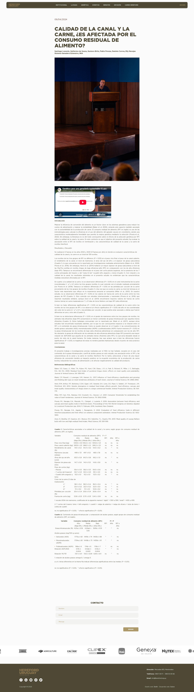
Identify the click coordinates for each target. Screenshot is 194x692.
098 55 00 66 (170, 674)
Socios (182, 5)
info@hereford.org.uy (159, 678)
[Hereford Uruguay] (15, 5)
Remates (106, 5)
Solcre (172, 687)
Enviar (130, 629)
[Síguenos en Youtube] (31, 680)
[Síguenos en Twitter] (40, 680)
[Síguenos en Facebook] (21, 680)
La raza (74, 5)
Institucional (61, 5)
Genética (85, 5)
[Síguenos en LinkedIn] (26, 680)
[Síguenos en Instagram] (35, 680)
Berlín (156, 687)
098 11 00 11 (159, 674)
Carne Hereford (131, 5)
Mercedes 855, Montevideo (163, 669)
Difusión (117, 5)
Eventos (95, 5)
